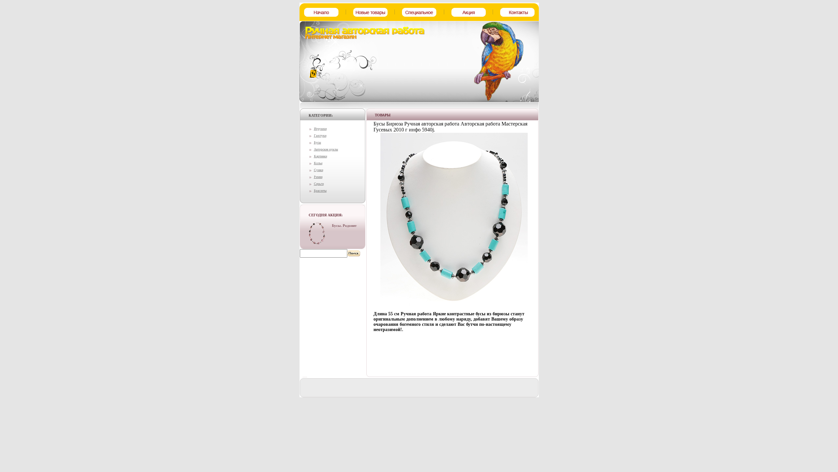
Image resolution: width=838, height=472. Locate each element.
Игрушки (320, 128)
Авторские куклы (326, 149)
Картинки (320, 156)
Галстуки (320, 135)
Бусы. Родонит (344, 225)
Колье (318, 163)
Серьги (319, 184)
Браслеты (320, 190)
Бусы (317, 142)
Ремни (318, 177)
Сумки (318, 170)
